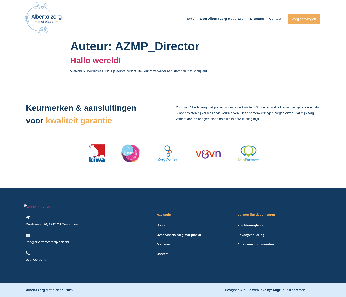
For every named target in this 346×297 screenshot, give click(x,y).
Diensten (257, 19)
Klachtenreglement (252, 225)
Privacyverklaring (250, 235)
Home (189, 19)
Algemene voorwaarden (255, 244)
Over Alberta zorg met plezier (222, 19)
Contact (275, 19)
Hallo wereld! (95, 60)
